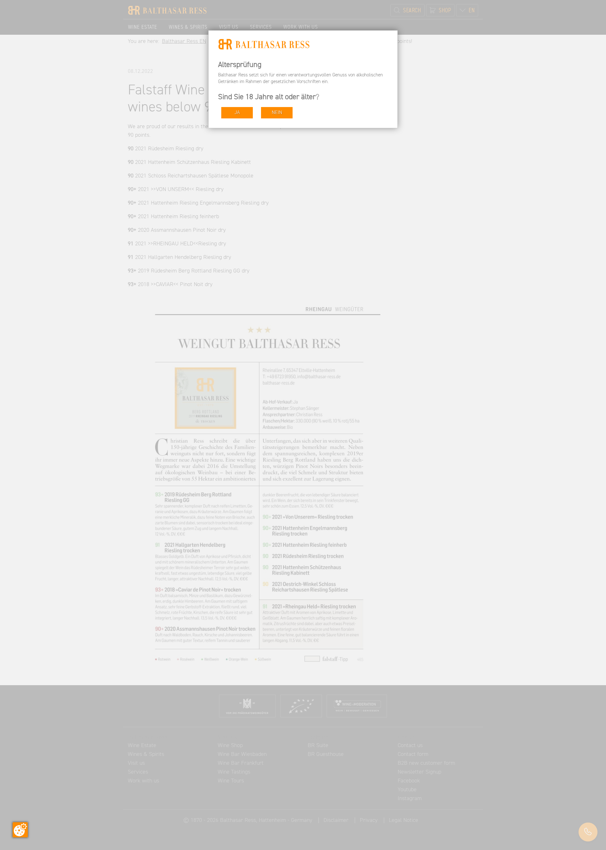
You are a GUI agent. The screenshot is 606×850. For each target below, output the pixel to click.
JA (237, 112)
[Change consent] (20, 829)
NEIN (277, 112)
